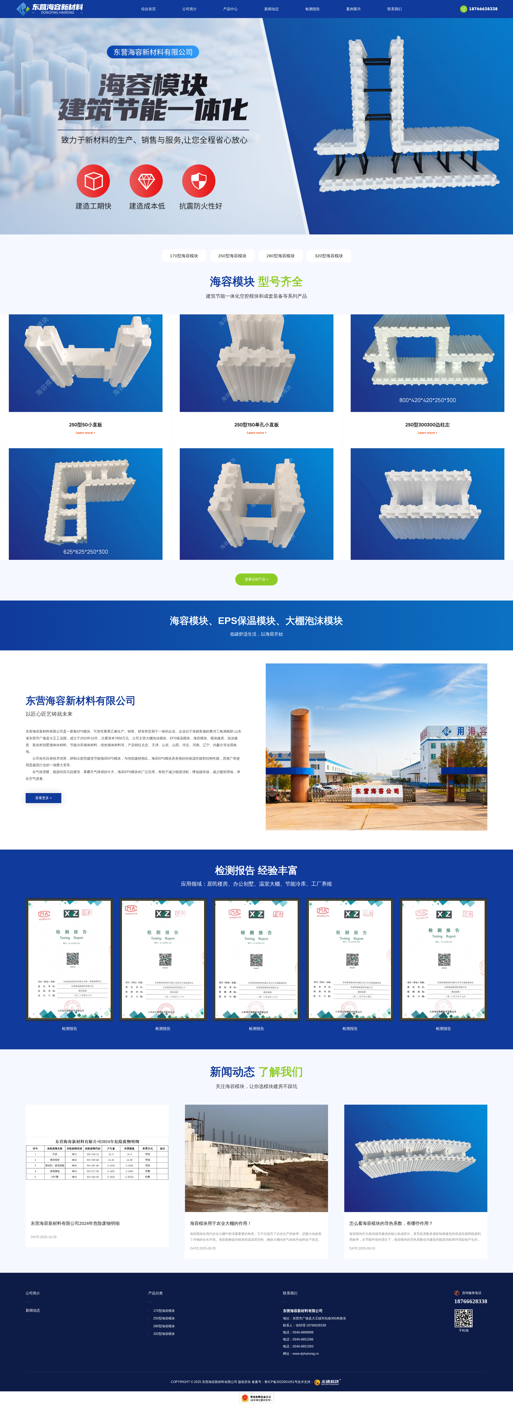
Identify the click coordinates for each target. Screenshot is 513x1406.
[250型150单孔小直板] (256, 315)
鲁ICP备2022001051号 (281, 1382)
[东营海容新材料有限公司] (49, 9)
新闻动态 (271, 9)
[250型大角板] (85, 467)
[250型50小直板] (85, 315)
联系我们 (394, 9)
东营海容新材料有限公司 (219, 1382)
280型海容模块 (281, 255)
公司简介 (189, 9)
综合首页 (148, 9)
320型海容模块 (329, 255)
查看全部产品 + (256, 579)
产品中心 (230, 9)
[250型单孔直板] (256, 467)
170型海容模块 (184, 255)
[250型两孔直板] (427, 467)
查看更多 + (43, 798)
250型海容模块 (232, 255)
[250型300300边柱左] (427, 315)
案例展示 (353, 9)
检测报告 (312, 9)
